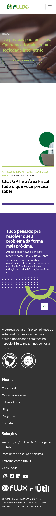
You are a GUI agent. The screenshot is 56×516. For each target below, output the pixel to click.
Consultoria (9, 388)
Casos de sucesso (14, 395)
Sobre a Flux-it (12, 402)
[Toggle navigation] (49, 7)
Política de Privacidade (18, 266)
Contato (7, 423)
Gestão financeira (25, 172)
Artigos (7, 172)
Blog (5, 409)
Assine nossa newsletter (22, 60)
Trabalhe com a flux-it (16, 461)
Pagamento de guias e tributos (22, 454)
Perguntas (8, 416)
